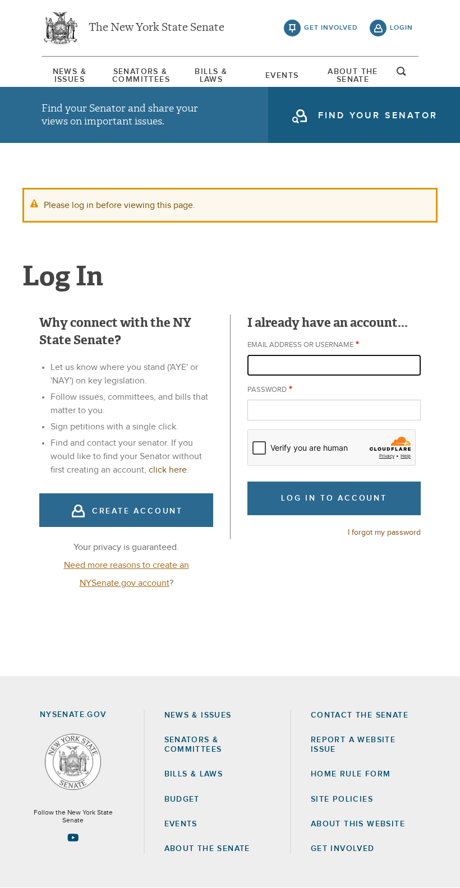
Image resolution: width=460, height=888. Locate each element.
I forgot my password (384, 532)
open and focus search (401, 74)
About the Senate (207, 849)
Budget (182, 799)
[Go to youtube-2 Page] (73, 837)
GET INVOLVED (343, 849)
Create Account (137, 511)
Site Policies (342, 799)
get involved (331, 28)
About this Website (358, 824)
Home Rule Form (351, 774)
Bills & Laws (211, 76)
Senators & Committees (140, 76)
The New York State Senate (156, 28)
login (401, 28)
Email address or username (300, 345)
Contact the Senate (359, 715)
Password (267, 390)
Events (281, 76)
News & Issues (69, 76)
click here (168, 469)
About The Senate (353, 76)
